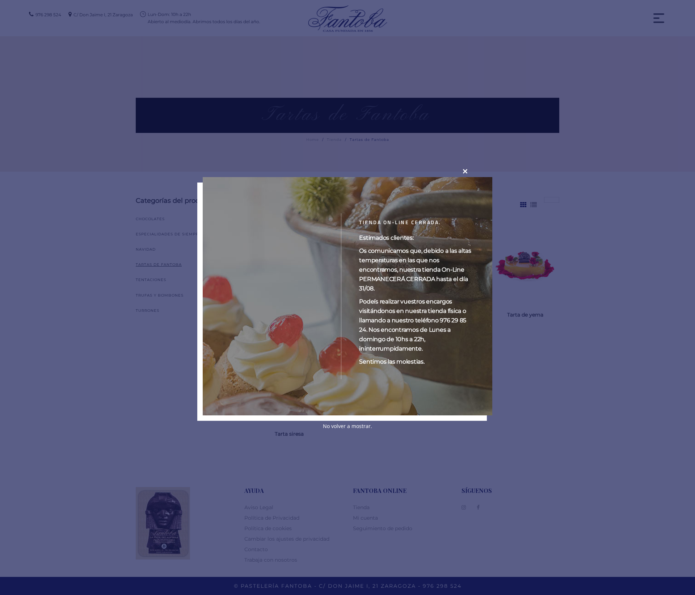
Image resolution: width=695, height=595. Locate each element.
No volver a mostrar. (347, 425)
